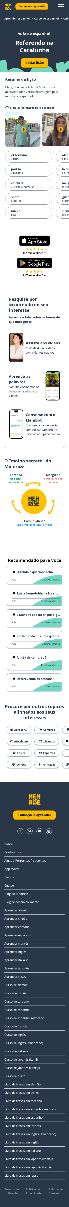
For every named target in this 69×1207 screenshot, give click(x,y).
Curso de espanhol (46, 18)
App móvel (11, 869)
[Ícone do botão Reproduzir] (23, 129)
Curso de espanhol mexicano (24, 1018)
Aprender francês (16, 943)
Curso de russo (14, 1076)
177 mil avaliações (34, 253)
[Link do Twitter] (30, 831)
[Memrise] (8, 6)
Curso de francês (16, 1026)
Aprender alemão (16, 910)
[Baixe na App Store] (34, 241)
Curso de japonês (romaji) (22, 1068)
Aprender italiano (16, 960)
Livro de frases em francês (22, 1126)
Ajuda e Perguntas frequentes (25, 861)
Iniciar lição (34, 62)
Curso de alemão (16, 985)
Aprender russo (15, 977)
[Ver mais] (60, 6)
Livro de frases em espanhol (23, 1117)
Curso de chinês (15, 993)
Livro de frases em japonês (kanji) (27, 1167)
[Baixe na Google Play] (34, 263)
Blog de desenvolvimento (21, 902)
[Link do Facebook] (20, 831)
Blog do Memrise (16, 894)
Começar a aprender (31, 6)
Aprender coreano (17, 927)
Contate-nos (13, 852)
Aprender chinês (15, 919)
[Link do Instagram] (49, 831)
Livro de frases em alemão (22, 1084)
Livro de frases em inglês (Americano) (30, 1134)
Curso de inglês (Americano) (23, 1043)
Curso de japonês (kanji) (21, 1059)
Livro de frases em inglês (21, 1142)
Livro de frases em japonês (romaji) (28, 1159)
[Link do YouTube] (39, 831)
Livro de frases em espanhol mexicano (30, 1109)
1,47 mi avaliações (34, 275)
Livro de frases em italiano (22, 1151)
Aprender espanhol (17, 18)
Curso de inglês (15, 1035)
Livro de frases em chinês (21, 1093)
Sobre (8, 844)
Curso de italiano (16, 1051)
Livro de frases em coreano (23, 1101)
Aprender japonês (16, 968)
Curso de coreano (16, 1001)
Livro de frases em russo (21, 1175)
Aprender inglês (15, 952)
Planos (9, 877)
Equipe (9, 885)
